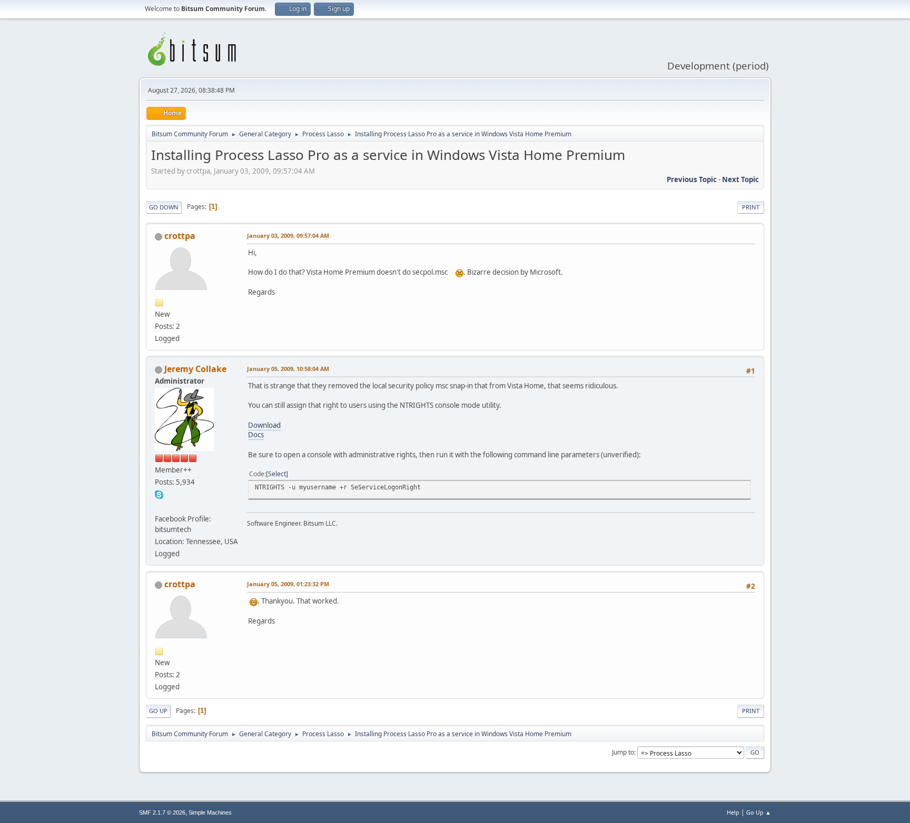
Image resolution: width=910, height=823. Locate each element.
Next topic (740, 179)
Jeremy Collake (195, 369)
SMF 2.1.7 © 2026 (162, 812)
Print (750, 207)
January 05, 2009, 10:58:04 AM (288, 369)
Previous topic (692, 179)
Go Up (158, 711)
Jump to (623, 752)
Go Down (164, 207)
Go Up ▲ (758, 812)
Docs (256, 434)
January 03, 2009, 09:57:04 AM (288, 235)
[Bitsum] (159, 506)
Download (264, 425)
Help (733, 812)
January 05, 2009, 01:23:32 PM (288, 584)
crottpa (179, 236)
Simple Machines (210, 812)
